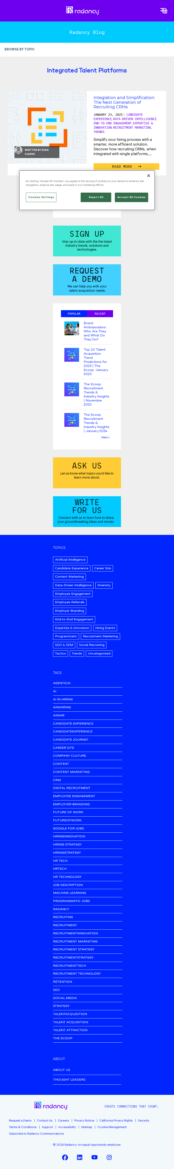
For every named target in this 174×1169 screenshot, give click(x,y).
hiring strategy (67, 844)
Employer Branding (69, 611)
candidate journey (70, 740)
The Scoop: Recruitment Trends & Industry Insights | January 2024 (96, 423)
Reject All (96, 197)
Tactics (60, 653)
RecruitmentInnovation (75, 933)
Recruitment (65, 925)
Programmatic (66, 636)
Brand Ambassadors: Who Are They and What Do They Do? (95, 331)
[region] (87, 190)
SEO (56, 990)
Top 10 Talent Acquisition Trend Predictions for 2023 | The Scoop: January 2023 (96, 362)
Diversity (104, 585)
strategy (61, 1006)
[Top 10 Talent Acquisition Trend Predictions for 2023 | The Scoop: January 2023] (71, 355)
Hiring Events (105, 628)
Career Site (102, 568)
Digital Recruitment (71, 788)
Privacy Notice (84, 1120)
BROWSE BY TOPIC (20, 49)
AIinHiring (62, 707)
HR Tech (60, 861)
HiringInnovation (69, 836)
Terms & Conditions (23, 1127)
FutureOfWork (67, 820)
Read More (123, 166)
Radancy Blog (87, 32)
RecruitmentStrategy (73, 957)
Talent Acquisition (70, 1022)
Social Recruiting (91, 645)
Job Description (68, 885)
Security (143, 1120)
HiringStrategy (67, 853)
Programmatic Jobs (71, 901)
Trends (99, 132)
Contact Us (45, 1120)
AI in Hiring (63, 699)
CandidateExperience (72, 731)
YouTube (94, 1157)
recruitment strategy (73, 949)
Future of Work (68, 812)
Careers (63, 1120)
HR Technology (67, 877)
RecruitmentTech (69, 966)
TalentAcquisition (70, 1014)
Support (47, 1127)
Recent (100, 313)
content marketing (71, 772)
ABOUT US (61, 1070)
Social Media (65, 998)
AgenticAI (61, 683)
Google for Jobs (68, 828)
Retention (62, 982)
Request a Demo (20, 1120)
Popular (74, 313)
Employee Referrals (70, 602)
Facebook (65, 1157)
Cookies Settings (41, 197)
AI (54, 691)
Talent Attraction (70, 1030)
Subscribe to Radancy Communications (36, 1133)
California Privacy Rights (116, 1120)
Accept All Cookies (131, 197)
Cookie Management (112, 1127)
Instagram (109, 1157)
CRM (57, 780)
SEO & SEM (64, 645)
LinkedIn (79, 1157)
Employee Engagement (73, 594)
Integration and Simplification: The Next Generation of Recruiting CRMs (124, 102)
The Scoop (62, 1038)
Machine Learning (69, 893)
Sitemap (86, 1127)
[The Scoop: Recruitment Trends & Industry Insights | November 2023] (71, 390)
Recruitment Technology (77, 973)
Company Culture (69, 756)
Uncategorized (99, 653)
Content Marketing (69, 577)
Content (61, 764)
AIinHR (58, 715)
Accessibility (67, 1127)
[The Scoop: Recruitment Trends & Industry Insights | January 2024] (71, 420)
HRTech (60, 869)
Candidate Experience (71, 568)
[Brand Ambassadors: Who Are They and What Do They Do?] (71, 328)
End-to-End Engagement (113, 123)
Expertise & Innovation (72, 628)
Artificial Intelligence (70, 560)
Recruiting (63, 917)
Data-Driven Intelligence (135, 119)
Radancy (61, 909)
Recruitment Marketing (132, 127)
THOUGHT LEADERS (69, 1080)
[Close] (149, 176)
